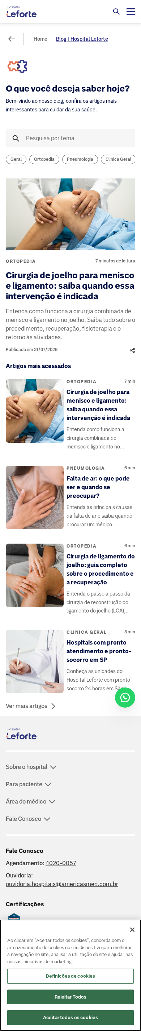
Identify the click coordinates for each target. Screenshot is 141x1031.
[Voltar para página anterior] (11, 39)
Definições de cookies (70, 976)
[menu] (131, 11)
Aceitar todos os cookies (70, 1017)
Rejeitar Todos (71, 997)
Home (40, 38)
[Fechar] (132, 930)
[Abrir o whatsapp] (125, 697)
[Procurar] (116, 11)
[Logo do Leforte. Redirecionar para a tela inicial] (35, 11)
